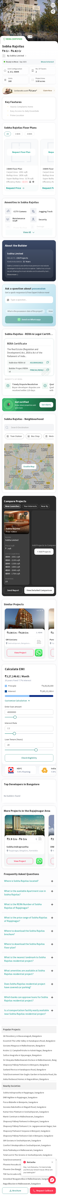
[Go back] (5, 5)
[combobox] (31, 427)
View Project (20, 652)
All (7, 133)
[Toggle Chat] (52, 1180)
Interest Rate (11, 723)
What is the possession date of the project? (25, 311)
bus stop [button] (35, 436)
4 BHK (29, 133)
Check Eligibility (29, 757)
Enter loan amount (13, 706)
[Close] (52, 1162)
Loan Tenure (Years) (14, 739)
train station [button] (16, 436)
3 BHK (17, 133)
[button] (22, 181)
